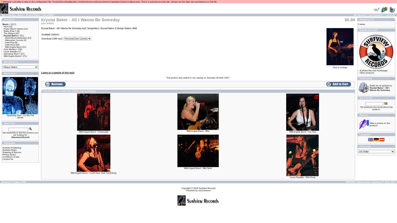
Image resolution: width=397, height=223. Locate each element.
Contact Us (7, 159)
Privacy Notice (9, 154)
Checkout (390, 15)
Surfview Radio (9, 150)
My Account (360, 15)
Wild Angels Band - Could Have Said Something (93, 173)
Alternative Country (14, 40)
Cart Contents (375, 15)
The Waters (9, 33)
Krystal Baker (33, 15)
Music (21, 15)
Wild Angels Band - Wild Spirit (198, 168)
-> (6, 24)
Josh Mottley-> (11, 49)
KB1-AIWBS (48, 15)
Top (3, 15)
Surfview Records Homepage (373, 70)
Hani (6, 26)
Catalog (11, 15)
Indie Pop (9, 42)
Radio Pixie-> (10, 31)
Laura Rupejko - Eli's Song (302, 177)
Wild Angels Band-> (13, 56)
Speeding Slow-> (12, 54)
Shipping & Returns (11, 152)
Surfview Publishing (11, 148)
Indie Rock (10, 45)
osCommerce (204, 190)
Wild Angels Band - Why (198, 131)
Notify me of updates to (381, 87)
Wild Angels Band (13, 47)
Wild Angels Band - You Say (302, 132)
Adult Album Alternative (16, 38)
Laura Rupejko (11, 51)
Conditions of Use (10, 157)
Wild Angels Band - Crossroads (93, 132)
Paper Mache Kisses (13, 29)
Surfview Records (207, 188)
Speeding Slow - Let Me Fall (20, 115)
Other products (367, 73)
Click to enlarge (340, 67)
